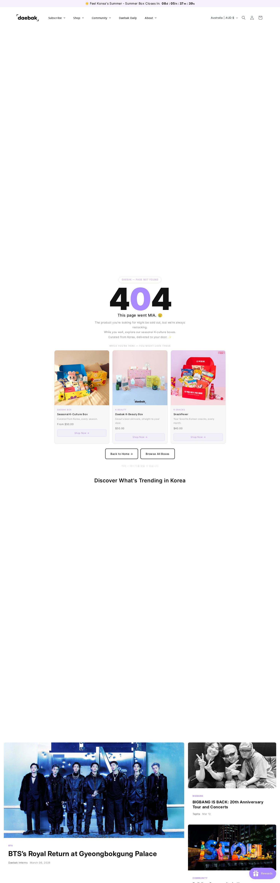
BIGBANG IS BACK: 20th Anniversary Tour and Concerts (232, 781)
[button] (243, 18)
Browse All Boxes (158, 453)
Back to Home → (121, 453)
